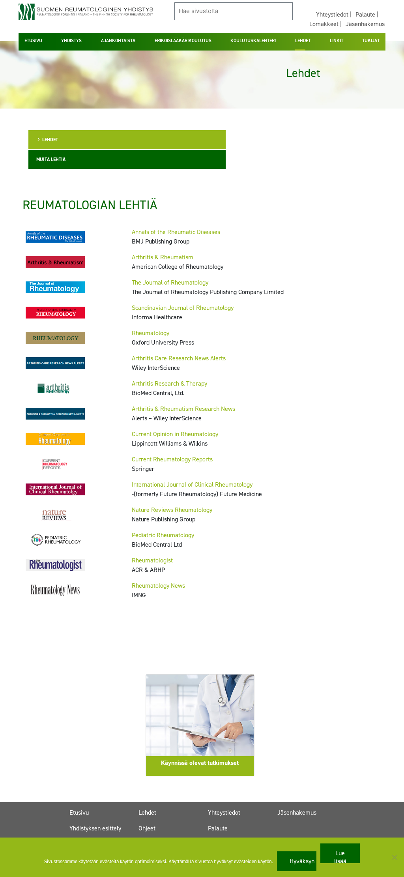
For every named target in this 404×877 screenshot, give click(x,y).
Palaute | (366, 14)
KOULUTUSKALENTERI (253, 40)
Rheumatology (150, 333)
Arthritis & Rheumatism (162, 257)
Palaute (218, 828)
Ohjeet (146, 828)
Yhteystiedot (224, 812)
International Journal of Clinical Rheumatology (192, 484)
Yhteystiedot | (334, 14)
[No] (394, 857)
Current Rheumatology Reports (172, 459)
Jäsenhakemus (365, 24)
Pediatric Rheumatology (163, 535)
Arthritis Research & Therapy (169, 383)
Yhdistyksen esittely (95, 828)
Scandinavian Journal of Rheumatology (183, 308)
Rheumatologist (152, 560)
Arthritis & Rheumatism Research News (183, 409)
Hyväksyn (302, 861)
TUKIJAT (371, 40)
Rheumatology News (158, 585)
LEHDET (302, 40)
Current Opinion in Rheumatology (175, 434)
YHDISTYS (71, 40)
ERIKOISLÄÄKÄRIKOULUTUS (183, 40)
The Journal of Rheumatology (170, 282)
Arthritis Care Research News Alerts (179, 358)
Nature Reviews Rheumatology (172, 510)
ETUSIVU (33, 40)
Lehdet (147, 812)
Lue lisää (340, 856)
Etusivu (79, 812)
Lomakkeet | (325, 24)
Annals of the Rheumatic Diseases (176, 232)
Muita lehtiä (50, 159)
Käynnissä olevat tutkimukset (200, 763)
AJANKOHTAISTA (118, 40)
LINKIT (336, 40)
